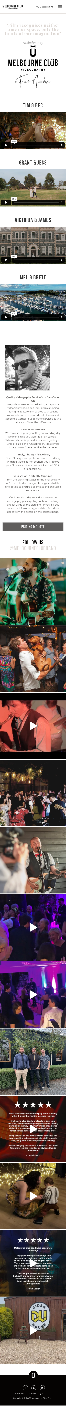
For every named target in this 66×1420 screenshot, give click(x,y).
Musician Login (36, 1393)
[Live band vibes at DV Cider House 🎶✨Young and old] (33, 1196)
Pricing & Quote (33, 526)
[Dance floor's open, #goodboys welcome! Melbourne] (33, 658)
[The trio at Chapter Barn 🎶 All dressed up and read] (33, 1062)
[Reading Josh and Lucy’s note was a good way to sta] (33, 1129)
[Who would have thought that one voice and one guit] (33, 591)
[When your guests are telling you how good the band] (33, 1263)
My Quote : (44, 6)
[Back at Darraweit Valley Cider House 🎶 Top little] (33, 1330)
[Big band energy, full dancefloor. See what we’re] (33, 793)
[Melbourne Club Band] (13, 7)
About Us (19, 1393)
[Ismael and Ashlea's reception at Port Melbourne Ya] (33, 994)
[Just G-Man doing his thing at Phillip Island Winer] (33, 860)
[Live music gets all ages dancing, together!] (33, 726)
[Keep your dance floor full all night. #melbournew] (33, 927)
